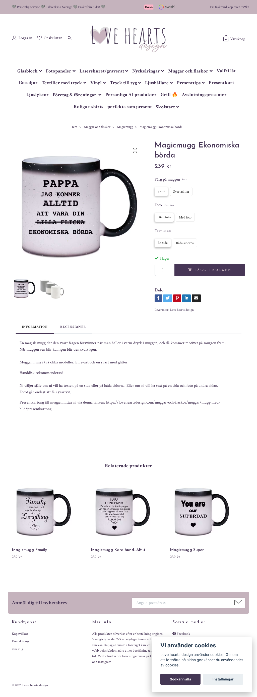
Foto (164, 205)
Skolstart (165, 107)
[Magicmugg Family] (49, 512)
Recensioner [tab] (73, 327)
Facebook (183, 634)
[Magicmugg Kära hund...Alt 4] (128, 512)
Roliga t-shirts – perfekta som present (113, 107)
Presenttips (189, 83)
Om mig (17, 649)
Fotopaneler (58, 71)
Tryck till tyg (123, 83)
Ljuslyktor (37, 95)
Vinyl (96, 83)
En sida (163, 243)
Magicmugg (125, 127)
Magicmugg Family (29, 550)
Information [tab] (35, 327)
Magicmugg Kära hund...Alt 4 (118, 550)
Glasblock (27, 71)
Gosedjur (28, 83)
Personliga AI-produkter (131, 95)
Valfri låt (226, 71)
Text (163, 231)
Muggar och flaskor (188, 71)
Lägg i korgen (213, 270)
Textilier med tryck (62, 83)
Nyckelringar (146, 71)
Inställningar (223, 679)
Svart (161, 191)
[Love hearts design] (128, 38)
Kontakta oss (20, 641)
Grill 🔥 (169, 95)
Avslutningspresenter (204, 95)
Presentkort (221, 83)
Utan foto (164, 217)
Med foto (185, 217)
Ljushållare (157, 83)
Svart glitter (181, 191)
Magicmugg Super (187, 550)
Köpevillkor (20, 634)
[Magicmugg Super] (207, 512)
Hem (74, 127)
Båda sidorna (185, 243)
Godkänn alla (180, 679)
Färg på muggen (171, 179)
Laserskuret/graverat (102, 71)
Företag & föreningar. (75, 95)
